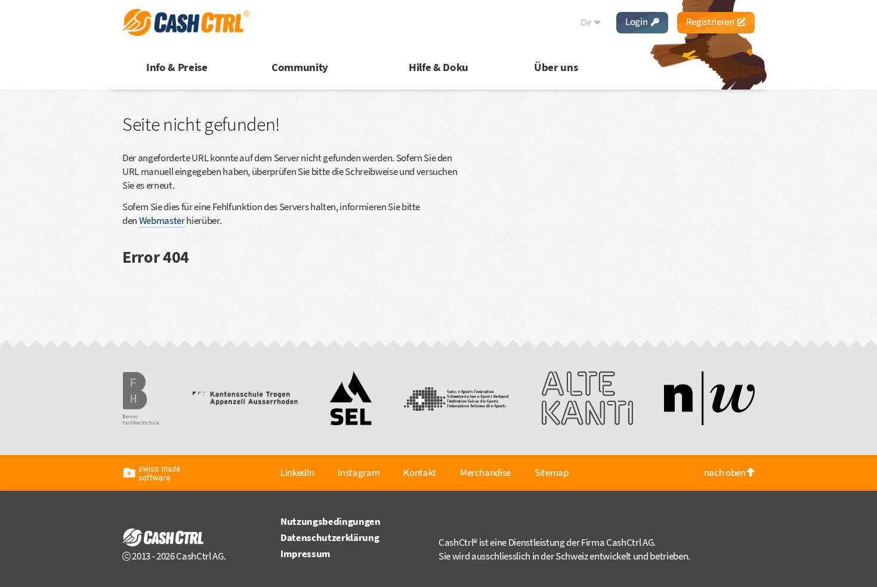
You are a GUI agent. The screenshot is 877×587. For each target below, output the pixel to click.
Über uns (556, 67)
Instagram (358, 472)
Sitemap (552, 472)
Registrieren (711, 21)
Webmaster (162, 220)
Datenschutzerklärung (329, 537)
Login (637, 21)
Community (299, 67)
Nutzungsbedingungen (330, 521)
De (586, 22)
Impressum (305, 553)
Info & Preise (177, 67)
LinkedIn (297, 472)
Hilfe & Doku (438, 67)
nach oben (726, 472)
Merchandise (485, 472)
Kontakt (419, 472)
